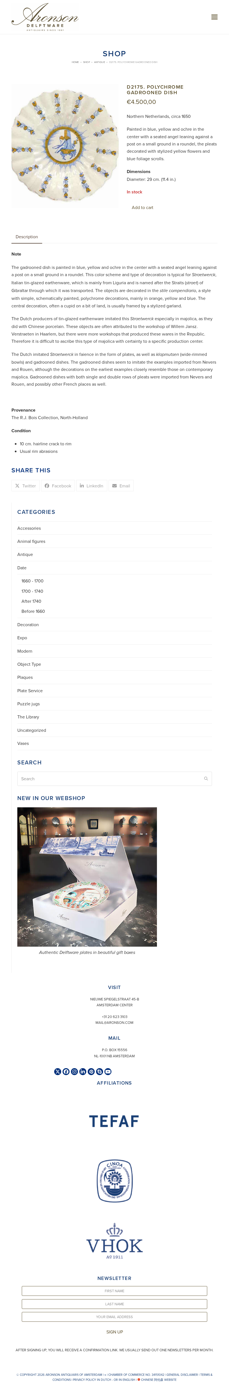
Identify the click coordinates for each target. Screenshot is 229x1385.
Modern (24, 651)
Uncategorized (31, 730)
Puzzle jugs (28, 704)
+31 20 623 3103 (114, 1016)
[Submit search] (206, 778)
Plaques (25, 677)
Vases (23, 743)
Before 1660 (33, 611)
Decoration (28, 624)
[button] (214, 16)
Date (22, 568)
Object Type (29, 664)
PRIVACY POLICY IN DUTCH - (93, 1379)
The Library (28, 717)
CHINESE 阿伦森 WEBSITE (158, 1379)
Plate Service (30, 690)
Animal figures (31, 541)
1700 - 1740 (32, 591)
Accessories (29, 528)
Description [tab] (27, 237)
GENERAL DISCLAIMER (182, 1374)
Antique (25, 554)
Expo (22, 638)
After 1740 (31, 601)
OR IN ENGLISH (124, 1379)
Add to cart (142, 207)
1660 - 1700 (33, 581)
